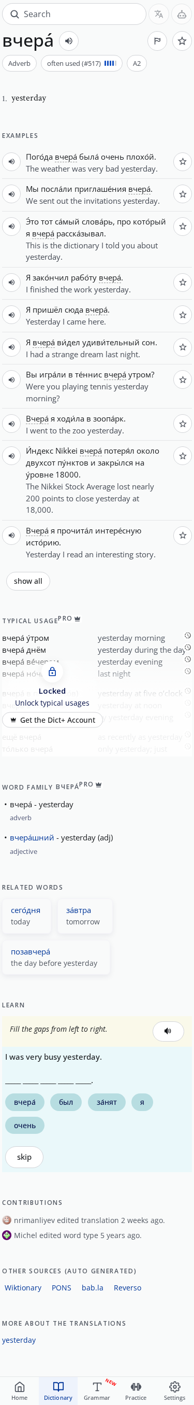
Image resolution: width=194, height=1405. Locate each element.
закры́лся (115, 462)
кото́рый (149, 221)
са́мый (67, 221)
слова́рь (97, 221)
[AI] (181, 14)
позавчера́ (30, 951)
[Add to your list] (182, 41)
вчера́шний (32, 837)
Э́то (32, 221)
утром (139, 374)
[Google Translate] (158, 14)
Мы (32, 189)
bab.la (92, 1287)
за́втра (78, 910)
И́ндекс (39, 450)
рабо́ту (84, 277)
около (148, 450)
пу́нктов (72, 462)
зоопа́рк (108, 418)
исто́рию (42, 542)
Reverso (127, 1287)
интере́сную (118, 530)
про (124, 221)
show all (28, 581)
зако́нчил (51, 277)
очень (112, 156)
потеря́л (119, 450)
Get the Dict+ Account (57, 720)
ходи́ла (70, 418)
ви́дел (68, 342)
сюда (74, 309)
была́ (89, 156)
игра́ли (52, 374)
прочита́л (75, 530)
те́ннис (88, 374)
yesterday (19, 1340)
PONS (61, 1287)
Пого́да (39, 156)
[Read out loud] (69, 41)
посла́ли (56, 189)
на (139, 462)
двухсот (40, 462)
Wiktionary (23, 1287)
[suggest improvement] (157, 41)
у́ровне (39, 474)
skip (24, 1157)
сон (148, 342)
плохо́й (140, 156)
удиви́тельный (111, 342)
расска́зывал (80, 233)
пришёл (48, 309)
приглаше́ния (100, 189)
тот (47, 221)
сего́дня (25, 910)
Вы (31, 374)
